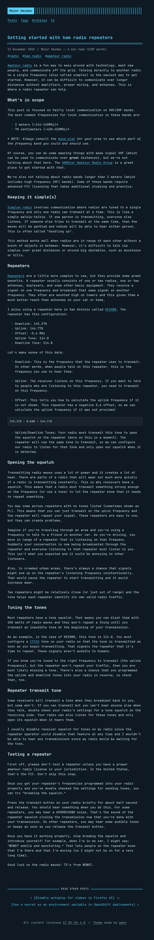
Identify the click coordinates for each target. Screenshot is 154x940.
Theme (97, 923)
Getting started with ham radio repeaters (60, 37)
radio (14, 56)
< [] (72, 898)
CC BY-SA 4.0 (74, 923)
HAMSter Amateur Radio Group (87, 163)
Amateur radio (20, 65)
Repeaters (16, 276)
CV (53, 20)
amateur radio (59, 56)
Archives (39, 20)
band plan (66, 139)
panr (123, 923)
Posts (12, 20)
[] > (75, 905)
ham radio (32, 56)
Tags (24, 20)
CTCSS (34, 642)
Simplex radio (20, 207)
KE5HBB (110, 309)
